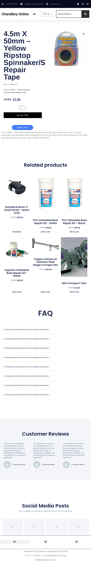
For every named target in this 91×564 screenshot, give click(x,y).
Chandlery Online (15, 14)
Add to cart (23, 127)
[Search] (85, 14)
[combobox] (69, 14)
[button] (34, 14)
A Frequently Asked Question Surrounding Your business (26, 329)
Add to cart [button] (45, 231)
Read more (17, 231)
